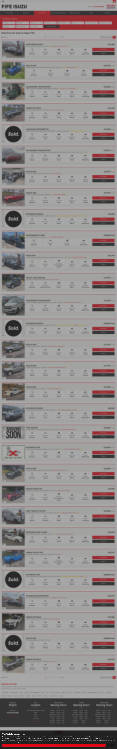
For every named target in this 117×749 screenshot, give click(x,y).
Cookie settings (110, 745)
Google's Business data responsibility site (60, 740)
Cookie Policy (97, 738)
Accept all (54, 745)
